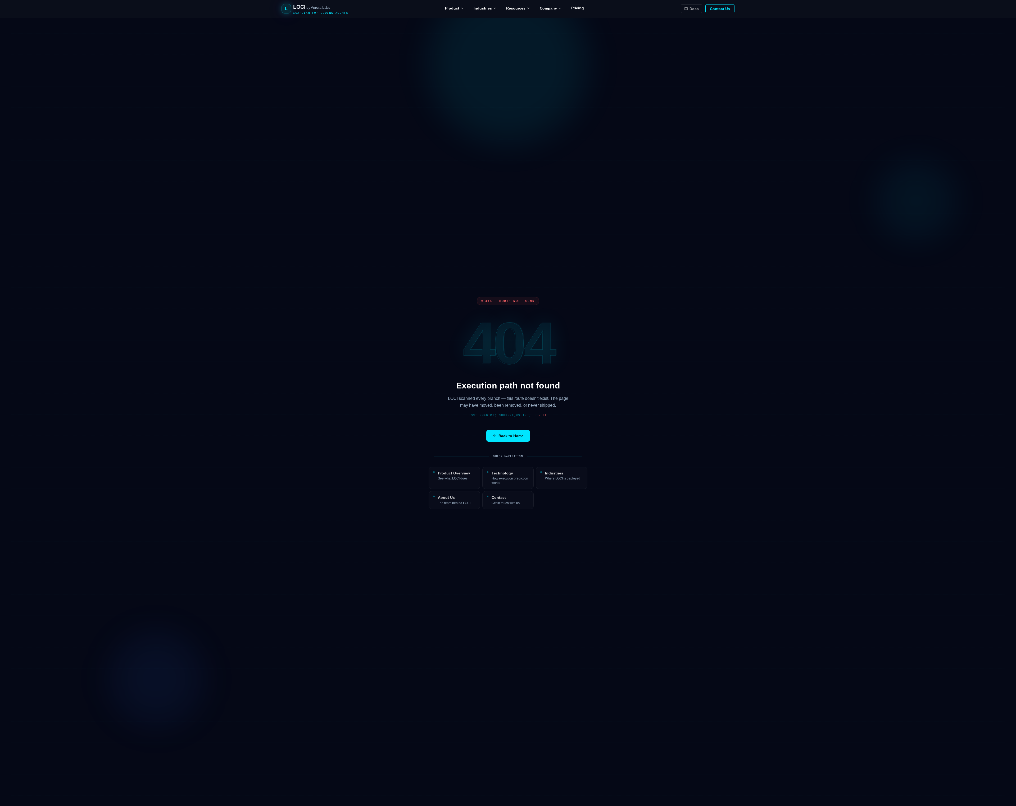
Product (452, 8)
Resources (515, 8)
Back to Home (511, 436)
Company (548, 8)
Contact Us (720, 9)
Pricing (577, 8)
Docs (694, 9)
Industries (483, 8)
